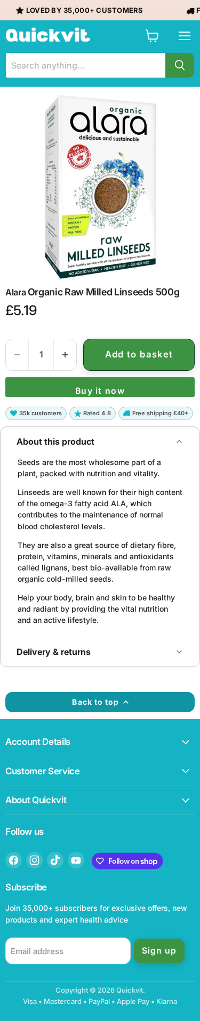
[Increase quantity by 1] (65, 354)
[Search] (179, 65)
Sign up (159, 951)
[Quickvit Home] (48, 35)
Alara (15, 292)
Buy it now (100, 391)
